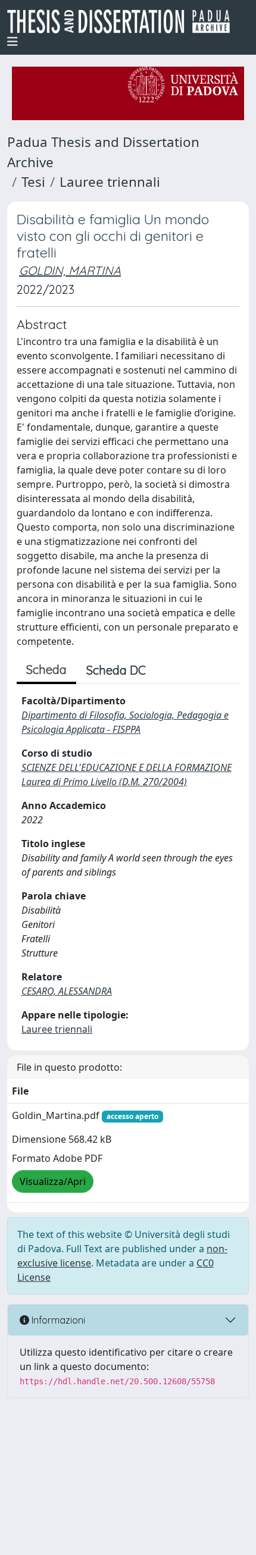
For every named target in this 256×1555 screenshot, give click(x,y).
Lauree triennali (110, 182)
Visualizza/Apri (53, 1181)
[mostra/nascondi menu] (12, 42)
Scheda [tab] (46, 669)
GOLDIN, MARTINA (70, 270)
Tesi (33, 182)
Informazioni (57, 1320)
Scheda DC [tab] (116, 670)
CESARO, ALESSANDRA (66, 991)
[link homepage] (123, 21)
